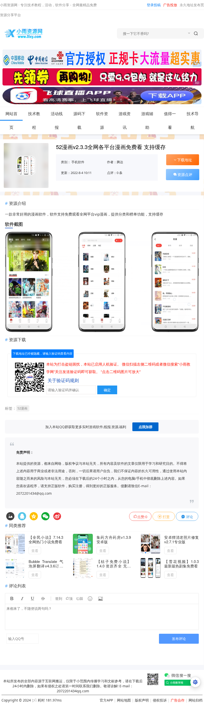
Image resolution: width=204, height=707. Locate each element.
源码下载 (79, 120)
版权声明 (142, 700)
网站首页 (11, 120)
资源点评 (184, 174)
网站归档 (196, 700)
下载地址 (184, 159)
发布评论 (179, 638)
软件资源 (102, 120)
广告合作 (178, 700)
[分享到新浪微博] (57, 516)
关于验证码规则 (63, 380)
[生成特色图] (10, 516)
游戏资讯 (125, 120)
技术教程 (34, 120)
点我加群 (146, 426)
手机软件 (77, 162)
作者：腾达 (115, 162)
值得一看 (170, 120)
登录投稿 (154, 4)
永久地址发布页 (192, 4)
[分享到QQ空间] (22, 516)
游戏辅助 (147, 120)
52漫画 (22, 408)
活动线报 (57, 120)
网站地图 (124, 700)
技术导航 (193, 120)
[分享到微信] (45, 516)
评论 (189, 516)
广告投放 (170, 4)
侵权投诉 (160, 700)
